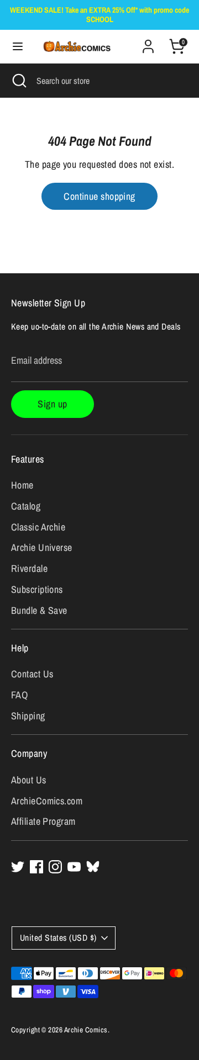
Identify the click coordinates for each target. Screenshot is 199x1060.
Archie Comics (86, 1030)
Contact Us (32, 674)
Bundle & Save (39, 610)
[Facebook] (36, 866)
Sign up (52, 404)
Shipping (28, 716)
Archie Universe (41, 547)
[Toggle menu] (12, 46)
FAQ (19, 695)
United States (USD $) (58, 938)
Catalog (25, 506)
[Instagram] (55, 866)
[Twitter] (17, 866)
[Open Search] (18, 80)
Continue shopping (99, 196)
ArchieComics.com (46, 801)
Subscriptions (37, 589)
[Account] (148, 43)
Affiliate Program (43, 821)
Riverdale (29, 568)
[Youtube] (74, 866)
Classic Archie (38, 527)
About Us (28, 780)
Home (22, 485)
